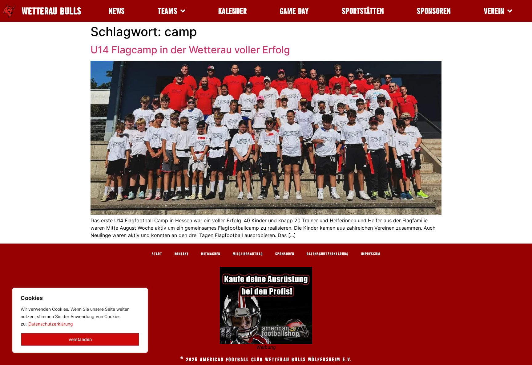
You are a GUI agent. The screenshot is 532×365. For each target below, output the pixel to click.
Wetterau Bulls (51, 11)
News (117, 11)
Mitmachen (210, 253)
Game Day (294, 11)
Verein (494, 11)
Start (157, 253)
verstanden (80, 339)
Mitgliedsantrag (248, 253)
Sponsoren (434, 11)
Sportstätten (363, 11)
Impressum (370, 253)
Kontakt (182, 253)
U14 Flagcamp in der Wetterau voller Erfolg (190, 50)
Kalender (232, 11)
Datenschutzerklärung (50, 323)
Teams (167, 11)
